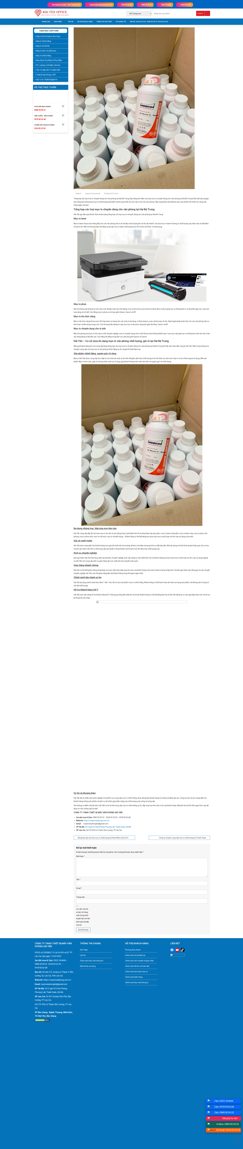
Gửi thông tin (111, 597)
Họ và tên (102, 556)
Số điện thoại (104, 564)
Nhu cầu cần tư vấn (106, 572)
